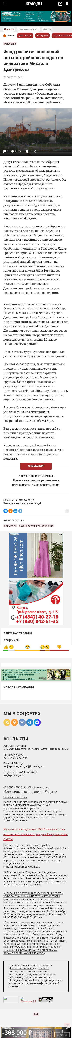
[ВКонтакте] (5, 511)
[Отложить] (27, 151)
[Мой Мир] (15, 511)
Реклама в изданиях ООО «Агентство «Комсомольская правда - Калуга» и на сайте (35, 834)
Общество (10, 43)
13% (11, 647)
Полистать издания (15, 797)
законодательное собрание (36, 525)
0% (5, 647)
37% (59, 647)
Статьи (47, 29)
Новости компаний (18, 687)
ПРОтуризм (42, 35)
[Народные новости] (60, 3)
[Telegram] (20, 511)
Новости (9, 29)
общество (10, 525)
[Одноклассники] (10, 511)
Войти (67, 4)
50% (27, 647)
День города (25, 35)
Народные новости (28, 29)
